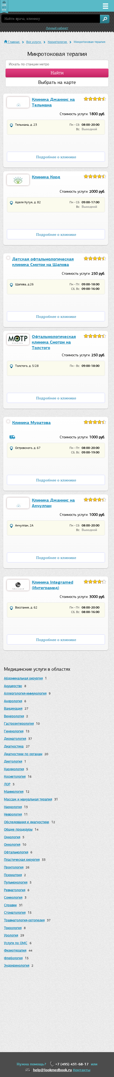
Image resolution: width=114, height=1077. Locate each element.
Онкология (12, 837)
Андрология (13, 701)
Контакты (81, 1070)
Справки (10, 905)
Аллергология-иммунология (25, 693)
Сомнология (13, 897)
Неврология (13, 814)
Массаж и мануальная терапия (28, 799)
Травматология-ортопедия (24, 920)
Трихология (12, 928)
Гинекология (13, 731)
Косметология (14, 776)
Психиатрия (13, 875)
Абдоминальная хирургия (23, 678)
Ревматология (14, 890)
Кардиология (14, 769)
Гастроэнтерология (19, 723)
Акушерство (13, 686)
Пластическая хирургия (22, 860)
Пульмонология (15, 882)
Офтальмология (16, 852)
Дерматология (15, 739)
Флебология (13, 958)
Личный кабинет (57, 28)
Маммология (13, 792)
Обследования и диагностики (26, 822)
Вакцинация (13, 708)
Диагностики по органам (23, 754)
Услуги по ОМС (15, 943)
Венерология (14, 716)
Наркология (13, 807)
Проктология (13, 867)
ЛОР (7, 784)
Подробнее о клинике (56, 157)
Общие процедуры (18, 829)
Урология (11, 935)
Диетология (13, 761)
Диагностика (14, 746)
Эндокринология (16, 965)
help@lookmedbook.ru (52, 1070)
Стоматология (14, 912)
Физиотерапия (15, 950)
